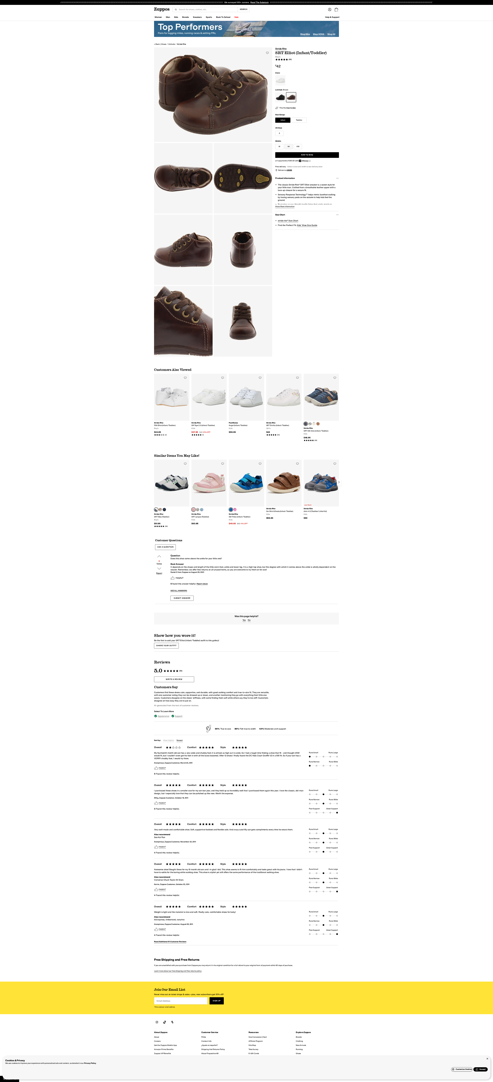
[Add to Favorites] (185, 378)
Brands (185, 17)
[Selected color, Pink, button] (193, 510)
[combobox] (207, 9)
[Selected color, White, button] (156, 510)
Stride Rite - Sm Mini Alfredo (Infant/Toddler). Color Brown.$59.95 (284, 489)
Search (243, 9)
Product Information (285, 178)
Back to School (223, 17)
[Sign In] (330, 9)
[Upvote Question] (159, 556)
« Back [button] (157, 44)
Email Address (163, 1001)
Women (158, 17)
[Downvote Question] (159, 568)
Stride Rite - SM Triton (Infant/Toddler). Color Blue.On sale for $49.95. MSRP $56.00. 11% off (246, 492)
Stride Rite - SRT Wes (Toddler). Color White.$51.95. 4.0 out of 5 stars (171, 493)
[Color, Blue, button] (164, 510)
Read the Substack (259, 2)
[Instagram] (157, 1022)
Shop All (331, 34)
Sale (236, 17)
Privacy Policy (90, 1063)
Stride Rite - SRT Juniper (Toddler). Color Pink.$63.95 (209, 492)
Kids (176, 17)
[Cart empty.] (336, 9)
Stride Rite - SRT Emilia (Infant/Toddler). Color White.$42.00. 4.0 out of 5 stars (284, 405)
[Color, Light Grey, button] (198, 510)
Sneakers (197, 17)
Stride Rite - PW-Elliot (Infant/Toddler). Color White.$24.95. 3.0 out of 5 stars (171, 405)
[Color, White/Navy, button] (314, 424)
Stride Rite (181, 44)
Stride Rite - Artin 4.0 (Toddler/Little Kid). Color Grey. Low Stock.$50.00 (321, 489)
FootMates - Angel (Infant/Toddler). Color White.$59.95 (246, 404)
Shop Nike (305, 34)
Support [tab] (178, 716)
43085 (289, 170)
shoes (163, 44)
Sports (209, 17)
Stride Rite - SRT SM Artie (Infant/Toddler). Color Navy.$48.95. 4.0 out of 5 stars (321, 407)
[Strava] (172, 1022)
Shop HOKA (318, 34)
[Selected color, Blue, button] (231, 510)
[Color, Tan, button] (318, 424)
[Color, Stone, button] (310, 424)
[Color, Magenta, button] (235, 510)
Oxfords (171, 44)
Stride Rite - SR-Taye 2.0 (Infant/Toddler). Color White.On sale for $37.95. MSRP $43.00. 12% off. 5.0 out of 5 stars (209, 405)
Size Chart (280, 215)
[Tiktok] (164, 1022)
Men (168, 17)
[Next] (339, 482)
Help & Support (332, 17)
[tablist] (211, 716)
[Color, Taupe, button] (160, 510)
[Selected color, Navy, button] (306, 424)
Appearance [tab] (163, 716)
